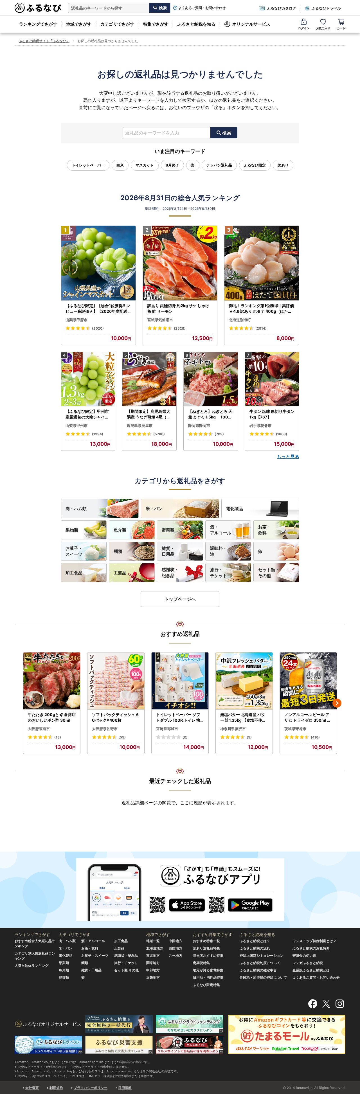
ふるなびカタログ (281, 8)
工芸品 (120, 572)
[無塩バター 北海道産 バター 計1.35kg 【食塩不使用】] (244, 681)
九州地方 (175, 955)
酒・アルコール (220, 529)
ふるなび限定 (255, 165)
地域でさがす (78, 24)
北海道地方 (154, 948)
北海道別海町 (240, 320)
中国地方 (175, 941)
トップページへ (180, 599)
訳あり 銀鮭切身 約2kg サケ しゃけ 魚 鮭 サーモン (178, 308)
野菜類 (168, 530)
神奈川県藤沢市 (233, 728)
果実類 (64, 963)
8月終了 (172, 165)
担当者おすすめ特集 (208, 955)
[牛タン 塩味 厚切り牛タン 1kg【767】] (272, 379)
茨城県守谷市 (295, 728)
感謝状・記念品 (170, 572)
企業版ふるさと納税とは (311, 970)
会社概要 (32, 1088)
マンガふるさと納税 (307, 963)
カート (341, 28)
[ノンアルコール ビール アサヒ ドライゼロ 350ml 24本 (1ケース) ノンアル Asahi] (308, 681)
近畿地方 (153, 977)
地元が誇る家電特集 (208, 970)
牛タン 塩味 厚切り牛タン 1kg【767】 (271, 414)
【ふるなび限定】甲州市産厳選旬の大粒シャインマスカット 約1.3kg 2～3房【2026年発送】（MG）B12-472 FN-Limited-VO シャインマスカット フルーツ (88, 414)
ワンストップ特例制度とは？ (314, 941)
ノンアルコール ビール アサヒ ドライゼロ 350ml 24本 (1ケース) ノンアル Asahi (308, 717)
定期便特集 (201, 963)
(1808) (281, 434)
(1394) (97, 434)
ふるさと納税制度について (260, 963)
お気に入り (323, 28)
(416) (315, 737)
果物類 (72, 530)
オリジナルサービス (251, 24)
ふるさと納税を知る (196, 24)
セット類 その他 (126, 970)
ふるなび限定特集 (206, 985)
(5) (249, 737)
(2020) (98, 328)
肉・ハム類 (76, 508)
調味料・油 (218, 551)
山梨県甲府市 (76, 320)
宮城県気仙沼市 (160, 320)
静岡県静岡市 (199, 425)
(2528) (180, 328)
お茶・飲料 (264, 529)
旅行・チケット (218, 572)
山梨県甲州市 (76, 425)
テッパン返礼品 (219, 165)
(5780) (159, 434)
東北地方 (153, 955)
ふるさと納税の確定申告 (258, 970)
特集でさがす (155, 24)
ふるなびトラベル (326, 8)
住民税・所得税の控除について (263, 977)
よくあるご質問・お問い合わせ (202, 8)
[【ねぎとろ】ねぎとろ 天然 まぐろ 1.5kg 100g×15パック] (211, 379)
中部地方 (153, 970)
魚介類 (120, 530)
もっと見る (288, 456)
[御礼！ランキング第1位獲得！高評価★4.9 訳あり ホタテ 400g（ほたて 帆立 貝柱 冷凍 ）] (261, 263)
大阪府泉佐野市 (105, 728)
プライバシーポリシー (90, 1088)
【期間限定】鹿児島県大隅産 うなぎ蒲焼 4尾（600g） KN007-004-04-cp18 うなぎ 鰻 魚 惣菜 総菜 (149, 414)
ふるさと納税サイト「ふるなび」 (44, 41)
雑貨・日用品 (168, 551)
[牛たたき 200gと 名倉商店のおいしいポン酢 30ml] (51, 681)
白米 (120, 165)
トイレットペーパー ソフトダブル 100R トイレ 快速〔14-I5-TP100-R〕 (178, 717)
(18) (57, 737)
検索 (226, 133)
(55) (122, 737)
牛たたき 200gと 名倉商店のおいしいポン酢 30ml (52, 717)
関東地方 (153, 963)
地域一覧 (153, 941)
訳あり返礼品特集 (206, 948)
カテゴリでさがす (117, 24)
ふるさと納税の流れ (255, 948)
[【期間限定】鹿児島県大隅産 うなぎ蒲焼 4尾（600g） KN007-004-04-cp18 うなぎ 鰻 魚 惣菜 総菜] (149, 379)
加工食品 (74, 572)
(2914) (261, 328)
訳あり (283, 165)
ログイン (303, 28)
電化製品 (234, 508)
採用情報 (125, 1088)
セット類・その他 (268, 572)
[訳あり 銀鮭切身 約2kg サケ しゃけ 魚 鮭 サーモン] (180, 263)
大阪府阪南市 (39, 728)
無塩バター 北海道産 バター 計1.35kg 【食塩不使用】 (243, 717)
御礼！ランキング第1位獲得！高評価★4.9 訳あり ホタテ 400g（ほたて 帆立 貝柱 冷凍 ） (261, 308)
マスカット (145, 165)
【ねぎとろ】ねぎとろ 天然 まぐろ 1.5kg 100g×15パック (210, 414)
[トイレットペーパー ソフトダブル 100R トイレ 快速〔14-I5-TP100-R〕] (180, 681)
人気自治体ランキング (31, 966)
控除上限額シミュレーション (262, 955)
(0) (185, 737)
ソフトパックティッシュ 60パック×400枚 (115, 717)
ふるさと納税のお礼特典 (311, 948)
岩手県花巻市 (260, 425)
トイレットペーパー (88, 165)
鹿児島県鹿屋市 (139, 425)
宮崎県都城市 (167, 728)
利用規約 (56, 1088)
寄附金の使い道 (304, 955)
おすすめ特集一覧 (206, 941)
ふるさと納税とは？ (255, 941)
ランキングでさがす (38, 24)
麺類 (118, 551)
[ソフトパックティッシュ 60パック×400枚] (115, 681)
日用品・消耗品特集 (208, 977)
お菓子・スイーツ (74, 551)
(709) (219, 434)
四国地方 (175, 948)
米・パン (154, 508)
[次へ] (336, 703)
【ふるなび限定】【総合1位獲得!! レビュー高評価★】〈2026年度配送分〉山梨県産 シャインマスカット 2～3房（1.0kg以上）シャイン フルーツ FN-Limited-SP (98, 308)
